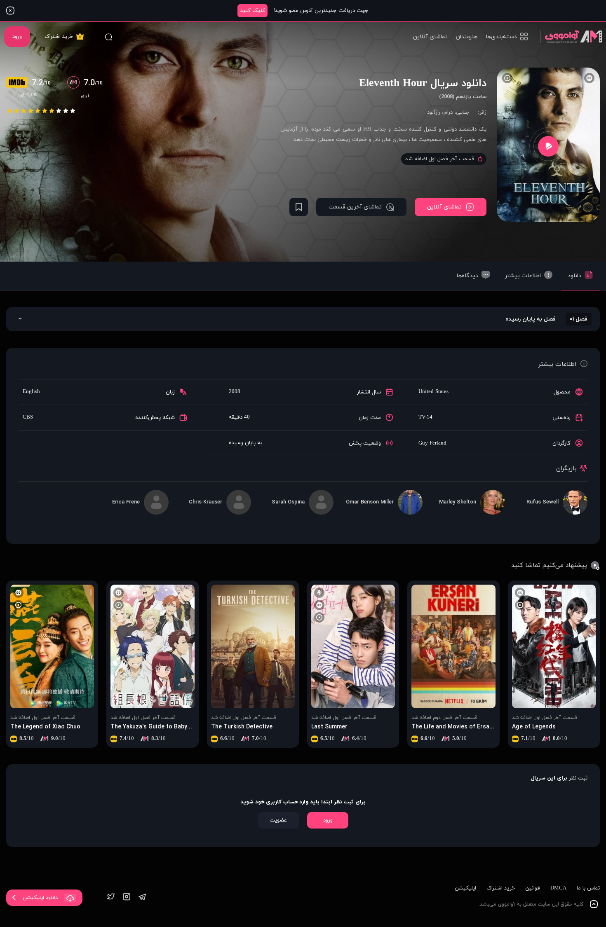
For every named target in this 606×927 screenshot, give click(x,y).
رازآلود (433, 112)
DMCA (558, 888)
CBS (28, 417)
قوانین (532, 888)
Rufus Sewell (542, 502)
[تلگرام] (142, 897)
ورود (17, 36)
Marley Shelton (457, 502)
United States (433, 392)
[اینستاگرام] (126, 897)
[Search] (108, 36)
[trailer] (548, 146)
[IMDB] (19, 83)
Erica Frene (126, 502)
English (31, 392)
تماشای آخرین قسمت (355, 207)
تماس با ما (588, 888)
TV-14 (425, 417)
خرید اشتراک (59, 36)
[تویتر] (111, 898)
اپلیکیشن (465, 888)
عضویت (278, 820)
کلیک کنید (252, 10)
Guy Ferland (432, 443)
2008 (234, 392)
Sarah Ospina (288, 502)
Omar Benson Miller (370, 502)
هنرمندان (466, 37)
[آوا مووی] (571, 36)
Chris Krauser (205, 502)
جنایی (463, 112)
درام (448, 112)
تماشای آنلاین (430, 37)
